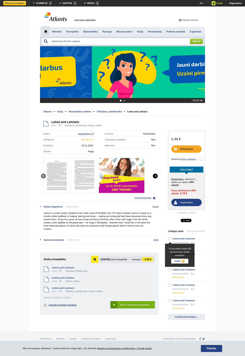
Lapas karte (110, 339)
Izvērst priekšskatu (143, 198)
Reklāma (60, 339)
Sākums (47, 111)
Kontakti (72, 339)
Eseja (53, 125)
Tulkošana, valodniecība (76, 125)
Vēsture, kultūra (95, 125)
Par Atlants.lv (46, 339)
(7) (86, 133)
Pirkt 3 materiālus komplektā (135, 304)
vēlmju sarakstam (188, 159)
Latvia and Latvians (137, 111)
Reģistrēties (236, 3)
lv (201, 3)
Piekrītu (211, 348)
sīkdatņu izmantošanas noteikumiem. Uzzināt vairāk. (124, 348)
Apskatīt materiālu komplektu (63, 305)
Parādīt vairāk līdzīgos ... (186, 317)
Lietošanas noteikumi (90, 339)
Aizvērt (196, 100)
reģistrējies (177, 179)
